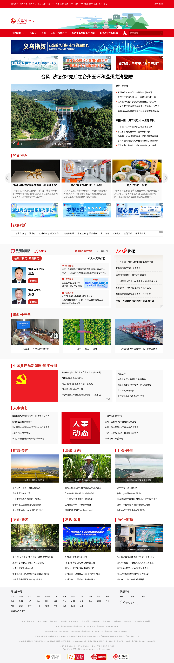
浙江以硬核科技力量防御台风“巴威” (133, 574)
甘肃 (38, 606)
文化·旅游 (21, 520)
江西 (21, 601)
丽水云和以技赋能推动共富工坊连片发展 (83, 488)
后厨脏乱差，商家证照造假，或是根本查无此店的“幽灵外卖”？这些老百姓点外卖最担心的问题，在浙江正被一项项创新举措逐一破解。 (85, 194)
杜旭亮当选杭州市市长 (22, 422)
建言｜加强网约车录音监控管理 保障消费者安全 (83, 269)
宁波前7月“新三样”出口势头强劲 (79, 493)
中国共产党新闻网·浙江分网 (35, 366)
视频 (95, 4)
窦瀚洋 (139, 301)
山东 (29, 601)
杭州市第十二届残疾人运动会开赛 (80, 579)
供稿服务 (95, 621)
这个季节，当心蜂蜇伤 (127, 488)
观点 (66, 4)
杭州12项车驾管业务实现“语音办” (132, 510)
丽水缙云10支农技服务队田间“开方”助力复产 (137, 499)
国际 (76, 4)
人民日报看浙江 (59, 33)
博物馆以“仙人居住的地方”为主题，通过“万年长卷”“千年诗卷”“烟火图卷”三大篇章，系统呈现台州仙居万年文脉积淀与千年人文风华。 (35, 194)
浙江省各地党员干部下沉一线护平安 (134, 132)
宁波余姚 (116, 233)
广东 (64, 601)
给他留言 (33, 281)
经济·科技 (32, 4)
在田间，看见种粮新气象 (35, 480)
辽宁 (55, 597)
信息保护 (138, 621)
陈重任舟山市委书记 (114, 438)
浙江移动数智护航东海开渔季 (139, 549)
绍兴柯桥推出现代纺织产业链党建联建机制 (81, 372)
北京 (12, 597)
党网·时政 (23, 4)
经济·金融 (73, 450)
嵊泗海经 (54, 233)
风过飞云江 (122, 85)
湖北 (47, 601)
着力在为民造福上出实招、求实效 (77, 384)
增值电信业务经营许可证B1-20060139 (83, 636)
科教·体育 (73, 520)
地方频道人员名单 (18, 611)
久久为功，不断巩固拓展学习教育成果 (133, 288)
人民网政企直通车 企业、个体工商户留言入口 (82, 300)
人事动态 (20, 408)
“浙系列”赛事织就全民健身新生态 (80, 563)
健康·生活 (60, 4)
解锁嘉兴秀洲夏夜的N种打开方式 (27, 579)
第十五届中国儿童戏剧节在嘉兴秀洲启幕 (30, 574)
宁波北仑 (31, 233)
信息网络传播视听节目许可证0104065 (34, 641)
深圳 (73, 606)
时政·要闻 (21, 450)
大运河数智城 (68, 233)
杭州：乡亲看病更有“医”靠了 (130, 493)
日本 (122, 597)
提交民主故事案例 (85, 251)
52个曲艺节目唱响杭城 (22, 568)
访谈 (71, 4)
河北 (29, 597)
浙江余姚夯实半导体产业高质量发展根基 (135, 563)
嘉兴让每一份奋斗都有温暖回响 (26, 488)
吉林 (64, 597)
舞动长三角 (22, 315)
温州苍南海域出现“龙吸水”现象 (139, 480)
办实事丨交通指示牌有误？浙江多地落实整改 (138, 136)
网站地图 (130, 602)
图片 (100, 4)
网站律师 (127, 621)
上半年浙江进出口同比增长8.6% (79, 499)
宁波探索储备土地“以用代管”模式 (27, 510)
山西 (38, 597)
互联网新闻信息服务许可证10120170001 (50, 636)
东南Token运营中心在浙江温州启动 (133, 568)
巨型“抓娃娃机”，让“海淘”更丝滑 (131, 275)
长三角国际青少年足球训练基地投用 (87, 549)
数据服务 (106, 621)
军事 (81, 4)
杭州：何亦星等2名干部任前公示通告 (121, 427)
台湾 (91, 4)
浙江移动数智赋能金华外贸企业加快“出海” (136, 557)
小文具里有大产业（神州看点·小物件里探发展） (137, 281)
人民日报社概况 (28, 621)
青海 (47, 606)
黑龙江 (74, 597)
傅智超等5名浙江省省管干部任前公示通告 (31, 416)
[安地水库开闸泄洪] (61, 147)
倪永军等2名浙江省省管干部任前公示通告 (31, 427)
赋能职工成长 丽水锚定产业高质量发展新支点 (138, 111)
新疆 (64, 606)
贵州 (107, 601)
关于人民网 (42, 621)
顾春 (134, 301)
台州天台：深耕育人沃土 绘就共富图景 (82, 574)
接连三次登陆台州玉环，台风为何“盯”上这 (137, 97)
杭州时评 (43, 233)
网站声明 (117, 621)
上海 (81, 597)
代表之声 (122, 374)
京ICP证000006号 (123, 641)
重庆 (90, 601)
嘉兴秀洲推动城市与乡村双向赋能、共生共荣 (138, 141)
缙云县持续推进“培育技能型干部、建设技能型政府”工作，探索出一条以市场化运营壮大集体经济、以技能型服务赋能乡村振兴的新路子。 (136, 194)
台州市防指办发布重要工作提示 (26, 499)
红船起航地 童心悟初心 (72, 378)
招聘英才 (64, 621)
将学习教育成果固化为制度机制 (132, 379)
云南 (12, 606)
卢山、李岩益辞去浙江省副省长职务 (28, 438)
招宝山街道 (141, 233)
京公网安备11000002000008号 (143, 641)
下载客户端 (103, 251)
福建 (12, 601)
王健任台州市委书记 (114, 416)
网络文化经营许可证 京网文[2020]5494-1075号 (68, 641)
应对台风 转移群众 (126, 391)
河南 (38, 601)
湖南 (55, 601)
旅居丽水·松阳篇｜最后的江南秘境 (28, 563)
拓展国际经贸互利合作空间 (128, 268)
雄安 (81, 606)
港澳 (86, 4)
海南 (81, 601)
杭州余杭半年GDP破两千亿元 (78, 505)
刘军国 (151, 301)
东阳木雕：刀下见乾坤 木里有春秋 (135, 120)
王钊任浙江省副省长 (21, 433)
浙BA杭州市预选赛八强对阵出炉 (79, 568)
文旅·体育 (51, 4)
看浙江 (132, 251)
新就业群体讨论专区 (71, 303)
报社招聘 (53, 621)
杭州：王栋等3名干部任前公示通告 (120, 422)
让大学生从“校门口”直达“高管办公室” (135, 127)
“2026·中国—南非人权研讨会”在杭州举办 (134, 262)
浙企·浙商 (125, 520)
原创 (43, 33)
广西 (73, 601)
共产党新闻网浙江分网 (83, 33)
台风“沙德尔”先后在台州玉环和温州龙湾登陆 (87, 76)
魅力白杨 (20, 233)
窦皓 (145, 301)
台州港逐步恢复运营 (21, 493)
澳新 (143, 597)
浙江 (99, 597)
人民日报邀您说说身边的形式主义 (77, 296)
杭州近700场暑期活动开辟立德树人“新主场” (137, 102)
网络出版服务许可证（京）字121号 (101, 641)
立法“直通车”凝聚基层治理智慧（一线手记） (82, 395)
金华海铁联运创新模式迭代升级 (26, 505)
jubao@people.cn (112, 626)
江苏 (90, 597)
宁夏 (55, 606)
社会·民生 (125, 450)
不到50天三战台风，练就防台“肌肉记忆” (136, 92)
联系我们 (148, 621)
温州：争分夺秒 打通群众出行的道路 (133, 505)
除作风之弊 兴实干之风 (72, 389)
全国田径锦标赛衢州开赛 (76, 557)
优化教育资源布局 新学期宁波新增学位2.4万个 (138, 106)
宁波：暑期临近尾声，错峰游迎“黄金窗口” (35, 549)
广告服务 (74, 621)
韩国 (132, 597)
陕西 (29, 606)
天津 (21, 597)
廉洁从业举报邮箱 (108, 33)
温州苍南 (93, 233)
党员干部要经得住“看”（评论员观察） (135, 385)
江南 (129, 301)
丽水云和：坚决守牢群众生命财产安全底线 (137, 145)
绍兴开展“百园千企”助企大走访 (79, 510)
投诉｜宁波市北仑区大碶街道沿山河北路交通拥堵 (84, 273)
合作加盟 (85, 621)
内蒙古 (48, 597)
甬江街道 (105, 233)
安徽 (107, 597)
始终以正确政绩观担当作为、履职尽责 (133, 294)
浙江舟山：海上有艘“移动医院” (131, 579)
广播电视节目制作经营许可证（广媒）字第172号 (120, 636)
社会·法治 (41, 4)
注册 (161, 4)
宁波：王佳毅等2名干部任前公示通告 (121, 433)
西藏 (21, 606)
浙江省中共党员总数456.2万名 (131, 396)
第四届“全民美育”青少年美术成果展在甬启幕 (32, 557)
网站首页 (14, 4)
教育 (105, 4)
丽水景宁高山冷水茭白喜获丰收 (87, 480)
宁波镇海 (82, 233)
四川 (99, 601)
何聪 (125, 301)
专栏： (119, 301)
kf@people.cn (64, 631)
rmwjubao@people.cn (122, 631)
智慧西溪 (128, 233)
